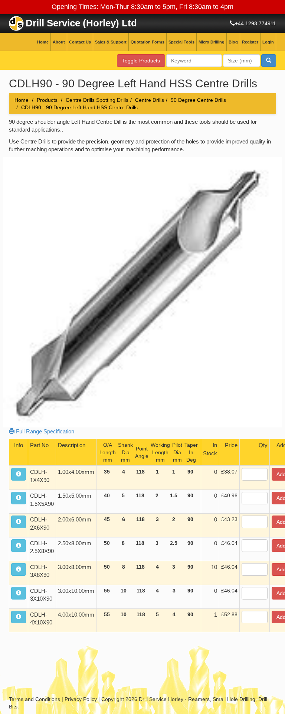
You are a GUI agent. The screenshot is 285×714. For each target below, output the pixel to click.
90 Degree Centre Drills (198, 100)
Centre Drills (149, 100)
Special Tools (181, 42)
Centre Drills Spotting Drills (97, 100)
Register (250, 42)
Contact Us (80, 42)
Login (268, 42)
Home (43, 42)
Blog (233, 42)
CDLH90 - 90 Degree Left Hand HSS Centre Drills (79, 107)
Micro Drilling (212, 42)
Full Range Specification (44, 431)
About (59, 42)
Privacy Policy (81, 699)
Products (47, 100)
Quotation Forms (147, 42)
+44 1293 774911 (255, 23)
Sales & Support (111, 42)
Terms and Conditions (34, 699)
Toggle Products (141, 61)
